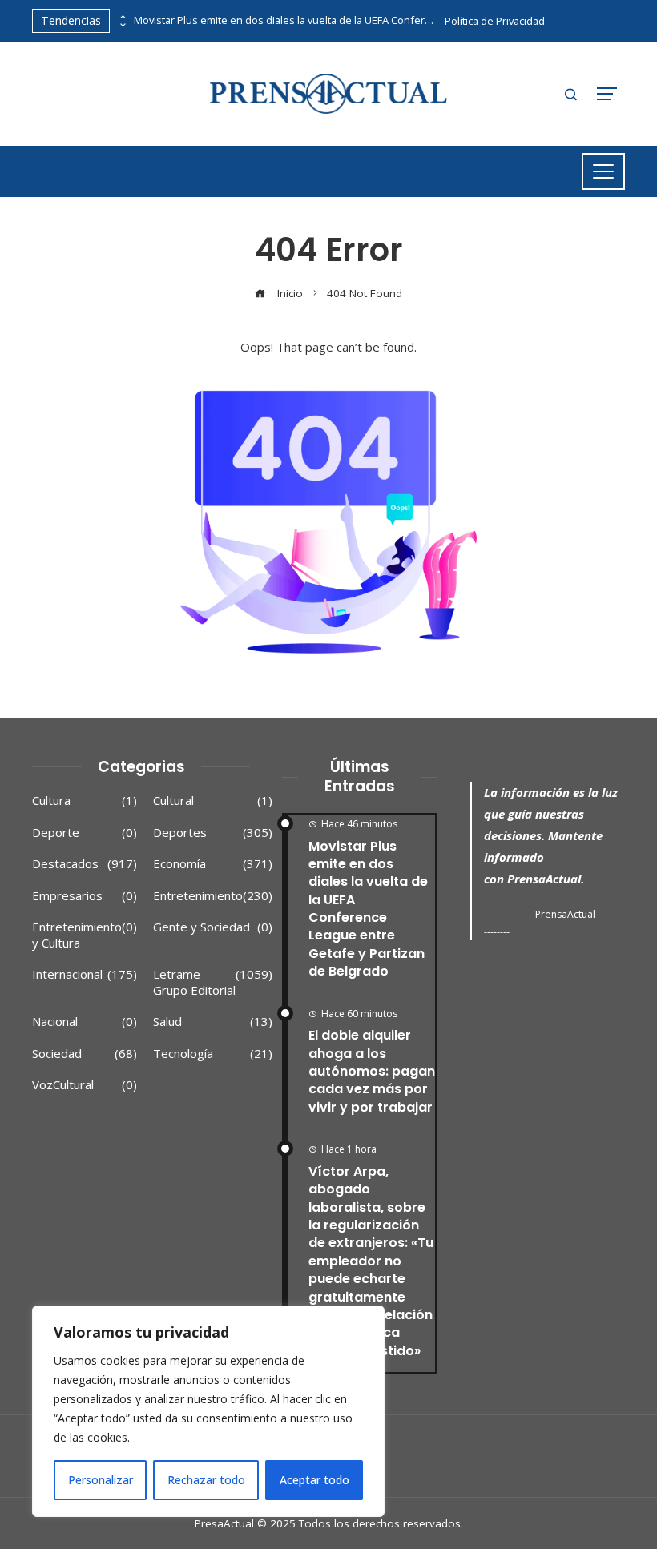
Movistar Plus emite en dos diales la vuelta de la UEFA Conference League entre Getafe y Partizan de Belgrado (286, 20)
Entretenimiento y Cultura (84, 935)
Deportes (212, 832)
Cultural (212, 800)
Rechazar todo (206, 1479)
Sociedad (84, 1053)
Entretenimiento (212, 895)
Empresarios (84, 895)
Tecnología (212, 1053)
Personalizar (100, 1479)
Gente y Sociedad (212, 927)
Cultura (84, 800)
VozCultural (84, 1084)
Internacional (84, 974)
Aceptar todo (314, 1479)
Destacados (84, 863)
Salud (212, 1021)
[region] (208, 1411)
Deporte (84, 832)
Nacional (84, 1021)
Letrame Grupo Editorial (212, 982)
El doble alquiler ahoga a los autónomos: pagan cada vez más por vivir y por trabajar (371, 1071)
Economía (212, 863)
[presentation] (122, 17)
